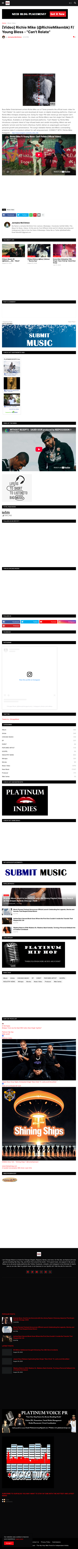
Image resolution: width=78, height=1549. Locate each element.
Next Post (71, 322)
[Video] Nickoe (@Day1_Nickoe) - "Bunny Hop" (39, 260)
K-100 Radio (6, 1026)
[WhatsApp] (31, 215)
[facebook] (28, 1272)
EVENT (39, 744)
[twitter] (32, 1272)
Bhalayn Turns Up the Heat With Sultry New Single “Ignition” (22, 1028)
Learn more (19, 1539)
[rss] (50, 1272)
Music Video (12, 23)
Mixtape (39, 758)
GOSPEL (39, 751)
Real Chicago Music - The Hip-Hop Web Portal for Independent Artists (45, 1545)
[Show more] (43, 215)
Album (39, 730)
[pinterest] (45, 1272)
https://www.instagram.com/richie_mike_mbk (25, 133)
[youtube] (36, 1272)
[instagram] (41, 1272)
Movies (39, 762)
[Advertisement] (39, 55)
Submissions (56, 1542)
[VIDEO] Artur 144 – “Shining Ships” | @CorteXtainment (20, 1162)
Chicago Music (11, 706)
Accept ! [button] (9, 1543)
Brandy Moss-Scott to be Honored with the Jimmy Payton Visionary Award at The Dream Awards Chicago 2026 (43, 1319)
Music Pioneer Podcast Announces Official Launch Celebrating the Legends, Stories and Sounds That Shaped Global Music (43, 910)
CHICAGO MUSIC (39, 737)
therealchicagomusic (25, 706)
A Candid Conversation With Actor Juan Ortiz (17, 1168)
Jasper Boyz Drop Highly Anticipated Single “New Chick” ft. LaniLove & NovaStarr (29, 1082)
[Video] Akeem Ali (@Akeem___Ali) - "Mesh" (11, 260)
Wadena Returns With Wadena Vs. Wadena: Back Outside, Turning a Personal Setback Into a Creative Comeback (44, 928)
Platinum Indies (7, 1038)
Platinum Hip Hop (8, 1032)
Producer (39, 773)
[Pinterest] (35, 215)
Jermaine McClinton (21, 223)
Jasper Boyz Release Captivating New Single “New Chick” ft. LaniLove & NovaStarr (41, 1359)
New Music (39, 769)
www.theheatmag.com (9, 1166)
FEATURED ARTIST (39, 748)
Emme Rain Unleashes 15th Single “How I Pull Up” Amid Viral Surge (64, 261)
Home (4, 23)
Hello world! (6, 1034)
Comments (8, 1501)
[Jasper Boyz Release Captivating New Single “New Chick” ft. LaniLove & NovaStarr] (7, 1361)
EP (39, 740)
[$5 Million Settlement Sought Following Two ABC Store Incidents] (7, 1352)
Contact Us (35, 1542)
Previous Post (7, 322)
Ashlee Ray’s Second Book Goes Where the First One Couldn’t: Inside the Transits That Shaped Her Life (43, 919)
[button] (3, 3)
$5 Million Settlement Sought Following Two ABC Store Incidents (35, 1350)
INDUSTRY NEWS (39, 755)
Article (39, 733)
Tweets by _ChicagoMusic (10, 719)
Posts (7, 1500)
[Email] (39, 215)
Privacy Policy (45, 1542)
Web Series (39, 776)
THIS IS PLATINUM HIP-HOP (11, 1086)
